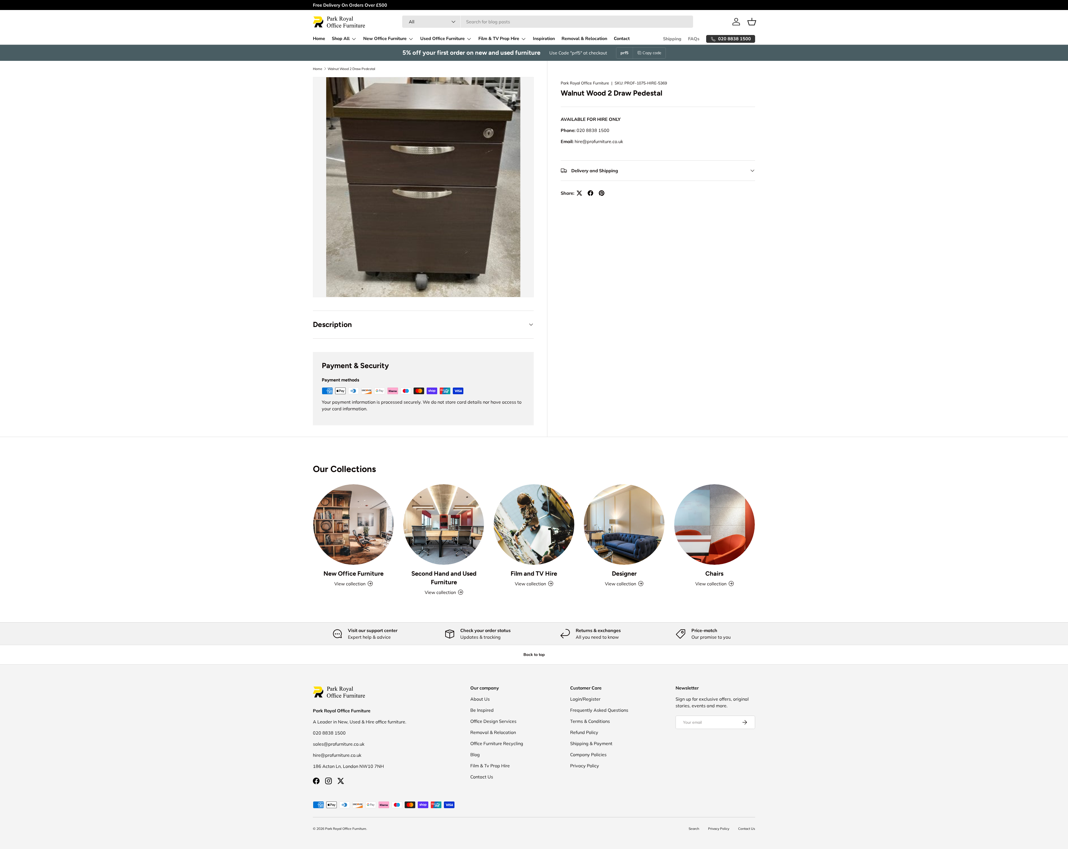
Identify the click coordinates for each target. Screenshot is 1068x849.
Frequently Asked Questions (599, 710)
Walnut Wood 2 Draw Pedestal (351, 69)
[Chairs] (714, 524)
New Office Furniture (385, 39)
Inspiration (544, 39)
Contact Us (481, 777)
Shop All (341, 39)
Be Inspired (482, 710)
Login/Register (585, 699)
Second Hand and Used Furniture (443, 578)
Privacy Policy (584, 765)
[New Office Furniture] (353, 524)
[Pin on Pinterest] (601, 193)
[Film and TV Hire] (534, 524)
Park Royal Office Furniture (585, 83)
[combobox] (547, 22)
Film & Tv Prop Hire (490, 765)
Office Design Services (493, 721)
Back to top (534, 654)
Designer (624, 573)
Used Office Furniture (442, 39)
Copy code (651, 52)
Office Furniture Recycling (496, 743)
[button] (752, 22)
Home (319, 39)
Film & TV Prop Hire (498, 39)
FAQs (693, 39)
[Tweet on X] (579, 193)
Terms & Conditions (590, 721)
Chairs (714, 573)
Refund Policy (584, 732)
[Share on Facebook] (590, 193)
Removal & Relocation (584, 39)
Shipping (672, 39)
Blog (475, 754)
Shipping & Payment (591, 743)
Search (694, 828)
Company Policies (588, 754)
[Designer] (624, 524)
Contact (622, 39)
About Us (480, 699)
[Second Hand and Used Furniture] (443, 524)
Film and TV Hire (534, 573)
